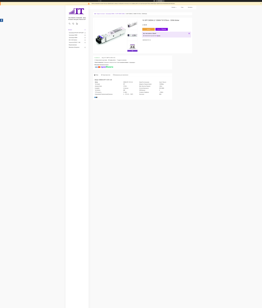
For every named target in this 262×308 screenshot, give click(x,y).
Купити (148, 29)
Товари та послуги (100, 13)
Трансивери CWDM (73, 35)
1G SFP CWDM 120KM (120, 13)
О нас (182, 7)
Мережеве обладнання (74, 47)
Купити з (159, 29)
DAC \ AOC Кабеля (73, 40)
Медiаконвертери (73, 44)
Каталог (70, 29)
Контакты (190, 7)
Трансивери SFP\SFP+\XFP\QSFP (76, 32)
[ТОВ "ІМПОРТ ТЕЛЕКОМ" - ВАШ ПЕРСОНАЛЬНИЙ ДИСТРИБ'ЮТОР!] (77, 11)
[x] (96, 97)
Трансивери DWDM (73, 37)
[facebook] (95, 97)
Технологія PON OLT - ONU (74, 42)
